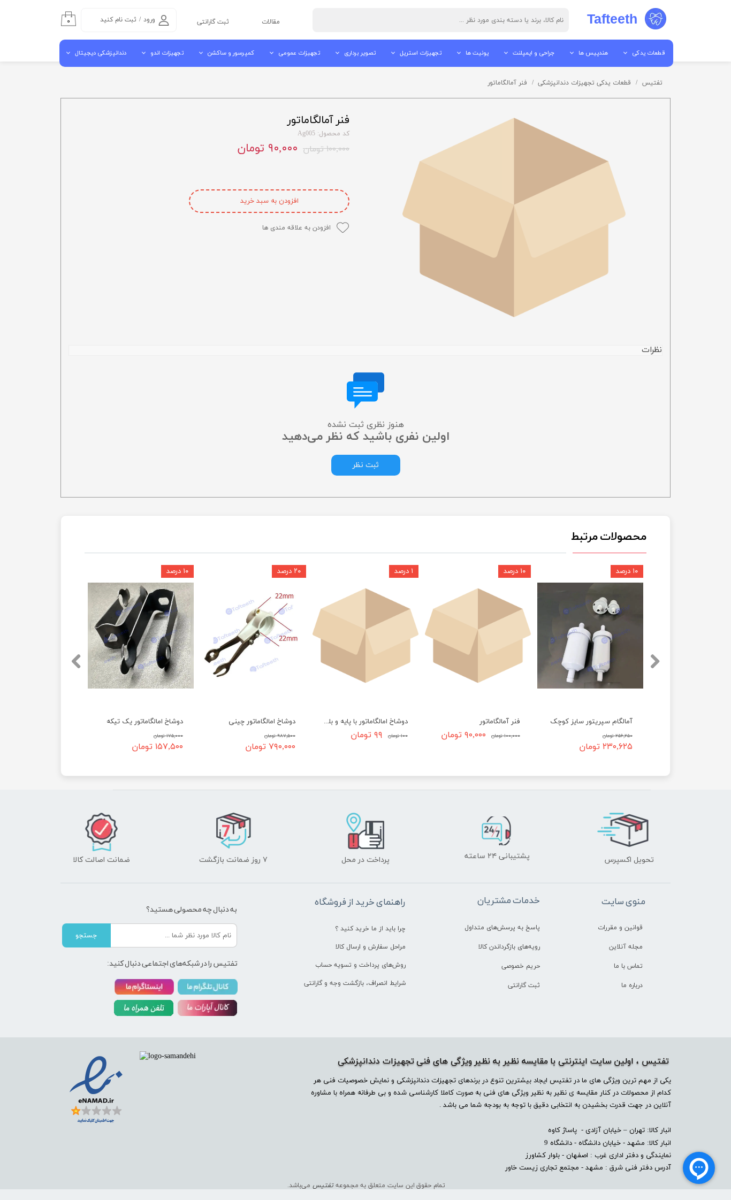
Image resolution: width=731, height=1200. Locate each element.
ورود (149, 20)
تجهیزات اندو (167, 53)
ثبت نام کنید (118, 20)
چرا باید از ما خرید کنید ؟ (370, 928)
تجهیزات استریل (420, 53)
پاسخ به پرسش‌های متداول (502, 927)
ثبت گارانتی (213, 22)
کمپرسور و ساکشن (231, 53)
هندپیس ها (593, 53)
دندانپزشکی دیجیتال (100, 53)
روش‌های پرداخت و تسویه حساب (366, 965)
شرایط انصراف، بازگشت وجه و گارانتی (366, 983)
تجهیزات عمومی (299, 53)
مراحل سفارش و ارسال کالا (371, 947)
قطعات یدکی (648, 53)
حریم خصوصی (520, 966)
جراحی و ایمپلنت (533, 53)
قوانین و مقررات (620, 927)
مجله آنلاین (626, 947)
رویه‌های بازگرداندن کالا (509, 947)
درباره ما (632, 985)
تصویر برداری (360, 53)
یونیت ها (477, 53)
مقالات (271, 22)
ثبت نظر (366, 465)
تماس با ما (628, 966)
